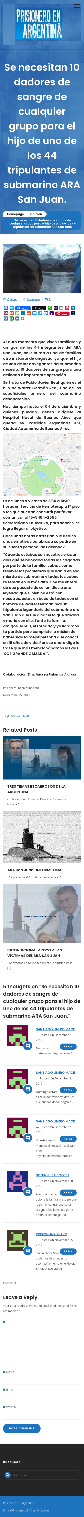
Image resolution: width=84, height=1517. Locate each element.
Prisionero (33, 299)
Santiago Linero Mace (55, 1029)
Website (11, 1407)
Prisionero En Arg (51, 1234)
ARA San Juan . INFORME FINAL (35, 869)
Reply (68, 1046)
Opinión (36, 214)
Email (9, 1389)
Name (10, 1372)
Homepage (15, 214)
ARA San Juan (20, 716)
